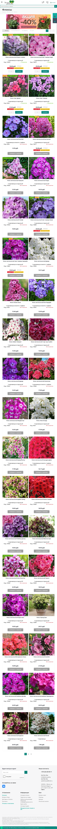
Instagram (11, 786)
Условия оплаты (24, 795)
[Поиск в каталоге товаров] (55, 6)
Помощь (41, 797)
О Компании (6, 792)
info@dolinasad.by (46, 777)
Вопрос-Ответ (6, 797)
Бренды (41, 799)
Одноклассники (18, 786)
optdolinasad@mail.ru (46, 781)
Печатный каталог (44, 801)
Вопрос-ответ (42, 795)
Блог (40, 792)
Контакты (4, 801)
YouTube (14, 786)
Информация (24, 792)
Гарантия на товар (25, 797)
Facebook (7, 786)
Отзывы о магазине (8, 803)
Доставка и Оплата (7, 799)
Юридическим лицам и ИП (27, 808)
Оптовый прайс (24, 806)
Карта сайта (23, 804)
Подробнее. (42, 827)
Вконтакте (3, 786)
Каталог (4, 795)
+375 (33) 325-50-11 (46, 772)
